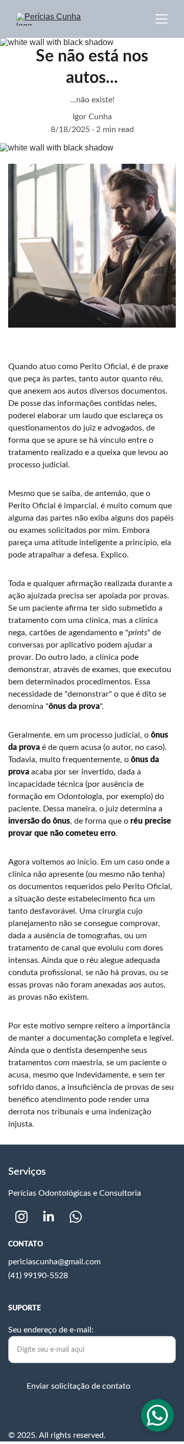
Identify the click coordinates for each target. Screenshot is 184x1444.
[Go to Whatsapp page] (76, 1217)
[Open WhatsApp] (157, 1415)
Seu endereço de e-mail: (51, 1330)
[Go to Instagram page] (21, 1217)
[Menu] (161, 19)
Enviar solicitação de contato (78, 1386)
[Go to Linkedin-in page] (48, 1217)
